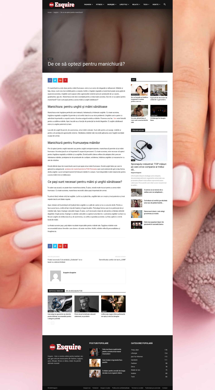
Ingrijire (111, 4)
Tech (145, 4)
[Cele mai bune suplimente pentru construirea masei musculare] (95, 352)
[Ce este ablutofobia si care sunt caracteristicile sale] (139, 111)
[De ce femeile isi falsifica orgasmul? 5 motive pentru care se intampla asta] (139, 90)
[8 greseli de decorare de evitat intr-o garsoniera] (158, 90)
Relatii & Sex (135, 94)
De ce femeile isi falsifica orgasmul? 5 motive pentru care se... (139, 99)
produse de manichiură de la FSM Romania (81, 169)
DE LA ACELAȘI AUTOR (74, 291)
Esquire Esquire (69, 272)
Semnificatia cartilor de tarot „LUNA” (112, 260)
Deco (152, 95)
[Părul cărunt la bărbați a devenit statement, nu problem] (86, 304)
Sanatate (134, 115)
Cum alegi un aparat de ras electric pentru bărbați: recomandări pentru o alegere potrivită (59, 316)
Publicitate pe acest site (152, 388)
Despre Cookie (105, 388)
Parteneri (95, 388)
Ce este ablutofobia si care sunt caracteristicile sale (139, 120)
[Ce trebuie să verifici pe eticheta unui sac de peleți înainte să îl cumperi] (136, 203)
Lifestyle (123, 4)
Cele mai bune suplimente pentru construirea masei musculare (111, 351)
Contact (164, 388)
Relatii (135, 4)
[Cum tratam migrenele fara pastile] (95, 363)
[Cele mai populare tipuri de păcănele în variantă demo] (136, 225)
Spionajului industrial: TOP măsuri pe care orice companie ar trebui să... (148, 167)
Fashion (87, 4)
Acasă (50, 12)
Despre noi (86, 388)
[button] (164, 5)
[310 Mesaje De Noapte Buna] (158, 111)
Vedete (155, 4)
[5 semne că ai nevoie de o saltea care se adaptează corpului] (136, 193)
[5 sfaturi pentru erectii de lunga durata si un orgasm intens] (95, 373)
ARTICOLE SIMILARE (56, 291)
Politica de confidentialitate (120, 388)
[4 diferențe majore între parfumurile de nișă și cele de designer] (113, 304)
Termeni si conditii (137, 388)
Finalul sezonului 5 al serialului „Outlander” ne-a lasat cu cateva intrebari (65, 261)
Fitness (99, 4)
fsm (115, 118)
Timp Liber (154, 115)
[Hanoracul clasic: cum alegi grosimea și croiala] (136, 214)
